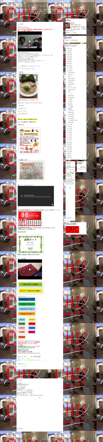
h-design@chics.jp (24, 349)
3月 (69, 136)
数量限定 (70, 108)
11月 (69, 69)
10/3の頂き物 (71, 116)
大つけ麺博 (70, 107)
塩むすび (70, 86)
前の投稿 (59, 371)
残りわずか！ (71, 74)
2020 (68, 59)
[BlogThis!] (35, 356)
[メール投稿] (31, 356)
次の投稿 (20, 371)
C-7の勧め (70, 99)
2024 (68, 52)
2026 (68, 48)
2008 (68, 157)
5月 (69, 132)
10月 (69, 71)
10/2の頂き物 (71, 118)
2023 (68, 54)
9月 (69, 124)
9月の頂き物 (70, 114)
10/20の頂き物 (71, 89)
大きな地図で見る (20, 428)
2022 (68, 56)
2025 (68, 50)
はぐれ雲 (70, 103)
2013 (68, 147)
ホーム (40, 371)
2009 (68, 155)
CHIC (73, 23)
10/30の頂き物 (71, 72)
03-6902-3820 (23, 231)
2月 (69, 137)
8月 (69, 126)
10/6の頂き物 (71, 112)
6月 (69, 130)
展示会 (69, 76)
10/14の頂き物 (71, 97)
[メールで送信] (34, 356)
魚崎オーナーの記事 (25, 358)
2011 (68, 151)
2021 (68, 57)
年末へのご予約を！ (72, 87)
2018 (68, 63)
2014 (68, 146)
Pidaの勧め (70, 105)
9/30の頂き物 (71, 122)
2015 (68, 144)
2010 (68, 153)
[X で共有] (37, 356)
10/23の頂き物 (71, 84)
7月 (69, 128)
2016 (68, 142)
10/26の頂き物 (71, 80)
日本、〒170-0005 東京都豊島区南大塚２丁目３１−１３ (32, 360)
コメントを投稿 (23, 366)
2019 (68, 61)
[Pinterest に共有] (40, 356)
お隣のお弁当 (71, 95)
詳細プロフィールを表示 (71, 32)
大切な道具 (70, 82)
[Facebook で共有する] (38, 356)
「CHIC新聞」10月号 (72, 120)
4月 (69, 134)
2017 (68, 65)
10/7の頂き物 (71, 110)
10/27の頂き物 (71, 78)
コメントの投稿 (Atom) (41, 376)
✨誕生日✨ (70, 101)
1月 (69, 139)
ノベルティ (70, 93)
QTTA (69, 91)
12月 (69, 67)
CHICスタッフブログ (31, 6)
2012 (68, 149)
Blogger (60, 439)
